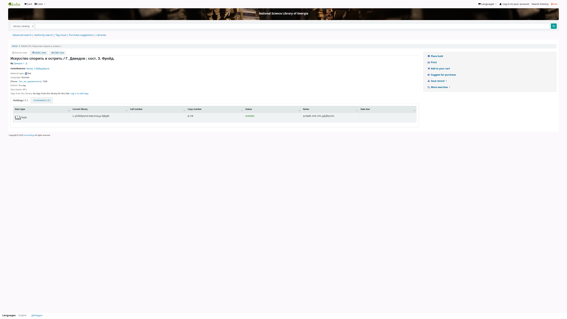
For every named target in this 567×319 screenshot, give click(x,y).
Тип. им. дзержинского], (31, 81)
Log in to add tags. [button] (80, 93)
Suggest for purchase (443, 75)
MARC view (40, 52)
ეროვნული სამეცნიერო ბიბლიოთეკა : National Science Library (15, 4)
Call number (136, 109)
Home (15, 46)
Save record (437, 81)
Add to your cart (440, 68)
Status (248, 109)
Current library (80, 109)
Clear (555, 4)
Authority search (43, 35)
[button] (28, 4)
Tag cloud (61, 35)
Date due (365, 109)
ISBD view (59, 52)
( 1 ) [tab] (20, 100)
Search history (540, 4)
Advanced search (22, 35)
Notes (306, 109)
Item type (20, 109)
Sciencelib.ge (29, 135)
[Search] (554, 26)
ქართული (36, 315)
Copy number (195, 109)
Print (433, 62)
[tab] (42, 100)
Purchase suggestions (81, 35)
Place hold (436, 56)
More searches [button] (439, 87)
